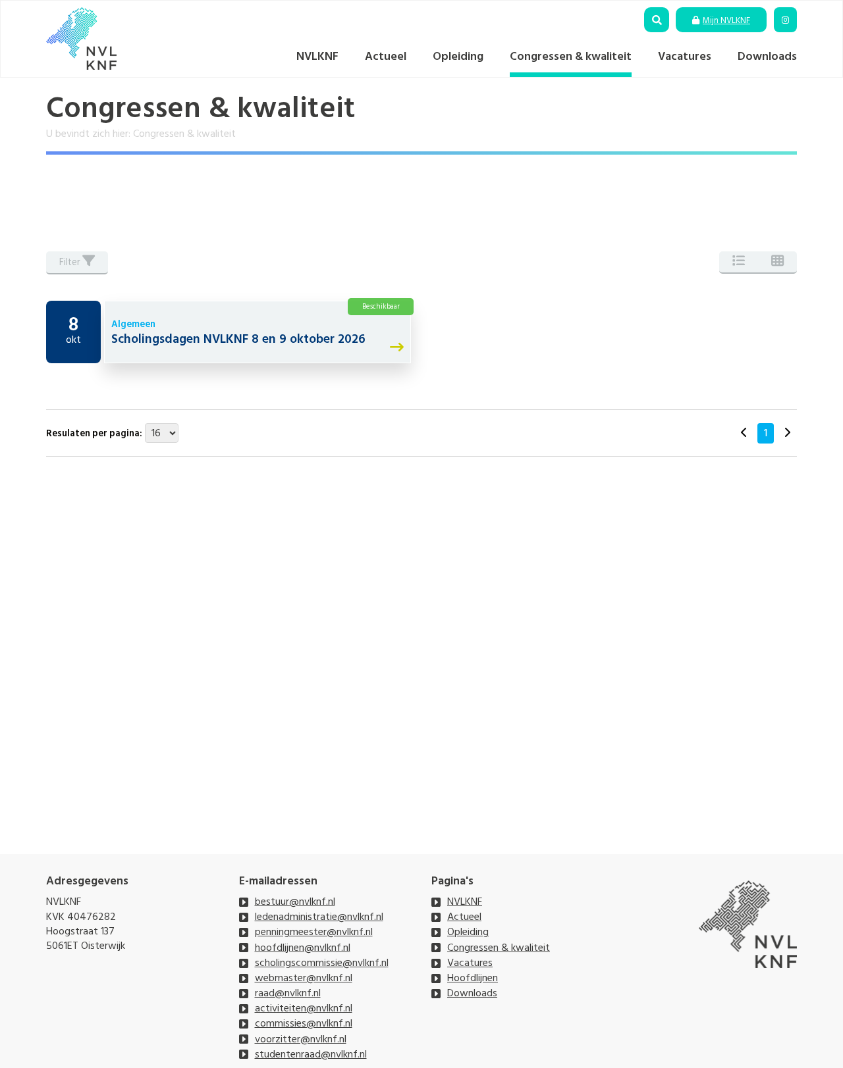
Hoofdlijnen (472, 977)
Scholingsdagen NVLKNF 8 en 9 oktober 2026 (238, 339)
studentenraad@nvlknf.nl (311, 1054)
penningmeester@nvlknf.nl (314, 931)
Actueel (385, 56)
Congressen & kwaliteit (571, 56)
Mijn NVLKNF (726, 20)
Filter (70, 262)
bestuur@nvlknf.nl (295, 901)
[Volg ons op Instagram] (785, 20)
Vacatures (684, 56)
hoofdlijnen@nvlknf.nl (302, 947)
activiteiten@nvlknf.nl (303, 1008)
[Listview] (738, 262)
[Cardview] (777, 262)
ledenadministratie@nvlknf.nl (319, 916)
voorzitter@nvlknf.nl (300, 1039)
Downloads (767, 56)
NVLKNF (317, 56)
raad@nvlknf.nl (288, 993)
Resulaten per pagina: (94, 433)
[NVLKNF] (81, 38)
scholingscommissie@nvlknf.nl (322, 962)
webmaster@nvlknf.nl (303, 977)
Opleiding (458, 56)
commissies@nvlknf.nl (303, 1023)
